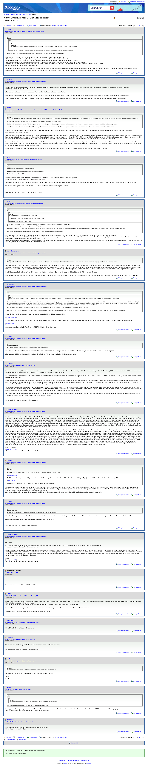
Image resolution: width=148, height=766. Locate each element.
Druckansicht (74, 743)
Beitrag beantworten (123, 73)
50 (55, 25)
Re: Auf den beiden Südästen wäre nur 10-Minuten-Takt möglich (22, 622)
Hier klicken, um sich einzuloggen (15, 754)
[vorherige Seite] (134, 25)
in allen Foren (63, 25)
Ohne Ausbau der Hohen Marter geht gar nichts (18, 689)
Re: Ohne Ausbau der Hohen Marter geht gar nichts (19, 721)
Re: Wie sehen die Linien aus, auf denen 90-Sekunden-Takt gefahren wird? (25, 81)
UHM (8, 659)
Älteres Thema (23, 739)
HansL (9, 29)
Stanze (9, 79)
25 (52, 25)
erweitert (141, 19)
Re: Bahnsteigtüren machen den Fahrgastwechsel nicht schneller (23, 159)
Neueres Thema (10, 739)
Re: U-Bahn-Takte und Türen (12, 572)
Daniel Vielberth (12, 409)
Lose (17, 21)
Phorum (65, 763)
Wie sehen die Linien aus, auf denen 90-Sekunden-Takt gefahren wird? (24, 31)
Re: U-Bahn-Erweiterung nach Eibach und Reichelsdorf (20, 365)
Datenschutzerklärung (73, 761)
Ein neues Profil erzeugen (137, 1)
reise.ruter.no (10, 324)
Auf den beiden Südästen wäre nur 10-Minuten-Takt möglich (21, 595)
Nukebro (10, 363)
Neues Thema (33, 25)
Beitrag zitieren (137, 73)
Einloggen (123, 1)
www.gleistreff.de (11, 449)
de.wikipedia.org (11, 317)
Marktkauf (10, 620)
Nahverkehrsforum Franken (18, 14)
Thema (30, 14)
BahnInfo (88, 763)
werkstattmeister (13, 251)
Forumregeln (85, 761)
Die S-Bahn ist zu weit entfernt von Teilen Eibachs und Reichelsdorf (24, 203)
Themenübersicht (20, 25)
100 (58, 25)
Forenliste (8, 25)
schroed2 (10, 284)
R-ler (8, 157)
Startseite (6, 14)
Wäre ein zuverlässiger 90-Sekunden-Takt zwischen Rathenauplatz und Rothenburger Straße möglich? (33, 109)
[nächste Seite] (143, 25)
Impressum (62, 761)
